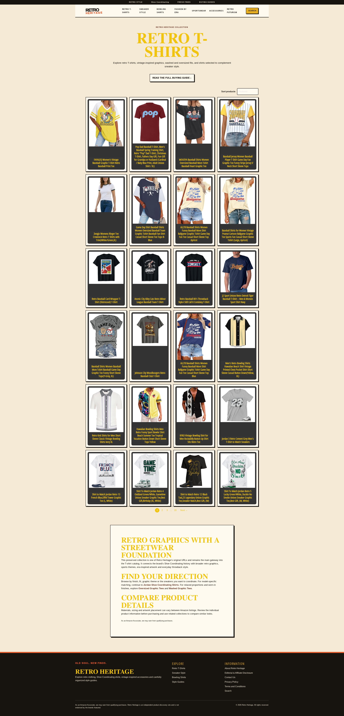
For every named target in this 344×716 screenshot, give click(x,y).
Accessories (216, 11)
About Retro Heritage (235, 668)
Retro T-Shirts (126, 11)
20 (175, 510)
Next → (183, 510)
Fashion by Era (181, 11)
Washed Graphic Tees (180, 588)
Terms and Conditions (235, 686)
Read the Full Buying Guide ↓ (172, 78)
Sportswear (199, 11)
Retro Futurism (232, 11)
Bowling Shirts (161, 11)
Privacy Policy (231, 682)
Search (252, 11)
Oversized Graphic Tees (151, 588)
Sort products (228, 91)
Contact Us (230, 677)
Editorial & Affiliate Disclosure (239, 673)
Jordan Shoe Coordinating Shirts (161, 585)
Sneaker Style (144, 11)
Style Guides (178, 682)
